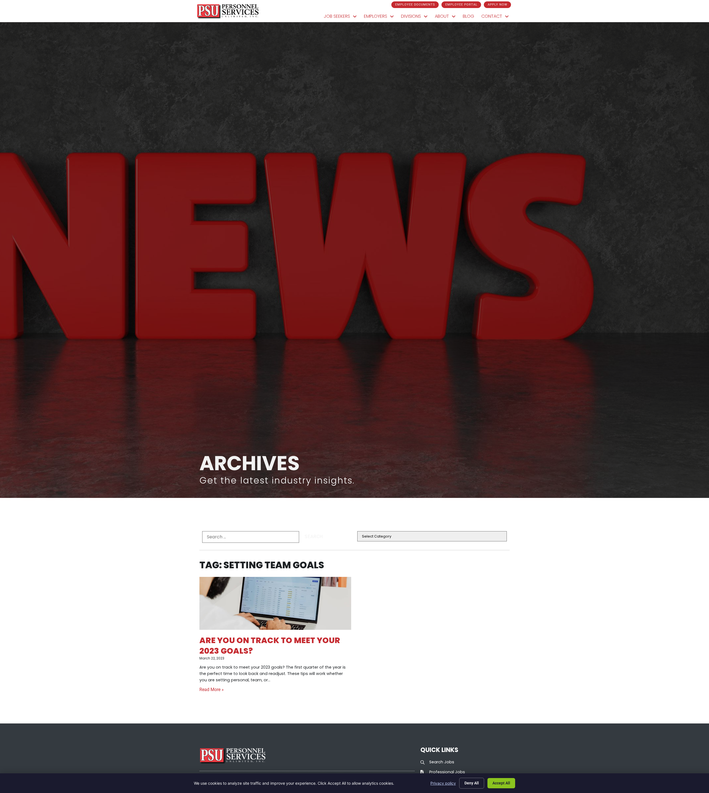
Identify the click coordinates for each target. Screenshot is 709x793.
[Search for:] (250, 537)
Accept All (501, 783)
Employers (380, 17)
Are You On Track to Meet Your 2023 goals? (269, 645)
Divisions (416, 17)
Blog (470, 17)
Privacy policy (443, 783)
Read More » (211, 689)
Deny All (471, 783)
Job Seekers (342, 17)
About (447, 17)
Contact (496, 17)
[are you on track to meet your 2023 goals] (275, 603)
